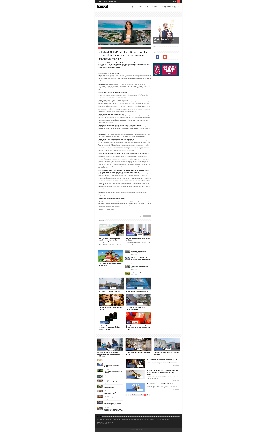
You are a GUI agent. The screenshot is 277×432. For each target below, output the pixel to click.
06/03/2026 (140, 304)
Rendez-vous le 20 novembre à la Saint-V (161, 384)
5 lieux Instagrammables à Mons (137, 291)
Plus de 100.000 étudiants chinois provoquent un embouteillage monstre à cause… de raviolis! (162, 372)
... (126, 394)
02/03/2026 (113, 322)
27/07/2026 (113, 234)
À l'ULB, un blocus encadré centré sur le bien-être (113, 372)
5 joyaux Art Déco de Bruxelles (109, 291)
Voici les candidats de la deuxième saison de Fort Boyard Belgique (112, 404)
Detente (149, 7)
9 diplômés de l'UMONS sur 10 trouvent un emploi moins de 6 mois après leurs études (141, 259)
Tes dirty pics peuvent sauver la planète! (139, 267)
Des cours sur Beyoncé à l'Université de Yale (162, 359)
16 (139, 394)
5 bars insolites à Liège (109, 387)
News (142, 7)
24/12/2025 (167, 348)
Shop (176, 7)
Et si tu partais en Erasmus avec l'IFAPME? (111, 366)
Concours (174, 1)
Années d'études (147, 216)
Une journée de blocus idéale (111, 377)
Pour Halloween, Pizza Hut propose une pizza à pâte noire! (113, 398)
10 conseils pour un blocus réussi (112, 361)
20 (147, 394)
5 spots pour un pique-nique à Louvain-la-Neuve (139, 252)
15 (136, 394)
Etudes (158, 7)
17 (141, 394)
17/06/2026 (107, 260)
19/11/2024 (140, 365)
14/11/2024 (140, 376)
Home (134, 7)
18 (143, 394)
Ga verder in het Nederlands (109, 1)
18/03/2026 (113, 287)
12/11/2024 (140, 390)
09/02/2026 (111, 348)
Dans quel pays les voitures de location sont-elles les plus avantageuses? (109, 240)
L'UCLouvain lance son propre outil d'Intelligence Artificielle (112, 392)
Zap (100, 260)
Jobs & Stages (168, 7)
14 (134, 394)
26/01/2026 (139, 348)
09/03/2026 (107, 304)
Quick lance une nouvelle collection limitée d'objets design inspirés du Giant (138, 327)
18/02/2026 (134, 322)
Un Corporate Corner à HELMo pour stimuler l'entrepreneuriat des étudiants (113, 410)
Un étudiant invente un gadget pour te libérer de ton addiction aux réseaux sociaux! (111, 327)
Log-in (99, 1)
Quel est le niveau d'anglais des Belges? (111, 382)
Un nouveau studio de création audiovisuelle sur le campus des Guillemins (108, 354)
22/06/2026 (140, 234)
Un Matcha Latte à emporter (138, 272)
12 (130, 394)
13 (132, 394)
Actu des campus (103, 234)
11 (128, 394)
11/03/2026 (140, 287)
